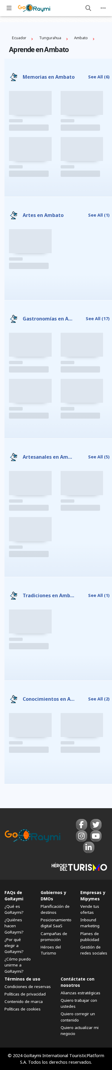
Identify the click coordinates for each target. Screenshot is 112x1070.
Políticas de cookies (22, 1009)
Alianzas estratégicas (80, 992)
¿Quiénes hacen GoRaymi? (14, 925)
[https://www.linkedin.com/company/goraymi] (88, 847)
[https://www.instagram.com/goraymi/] (81, 836)
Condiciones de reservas (27, 986)
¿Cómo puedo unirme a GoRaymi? (17, 965)
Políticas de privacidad (25, 994)
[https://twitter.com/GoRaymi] (96, 824)
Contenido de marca (23, 1001)
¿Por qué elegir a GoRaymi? (14, 945)
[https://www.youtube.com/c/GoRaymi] (96, 836)
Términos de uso (22, 979)
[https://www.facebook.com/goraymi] (81, 824)
